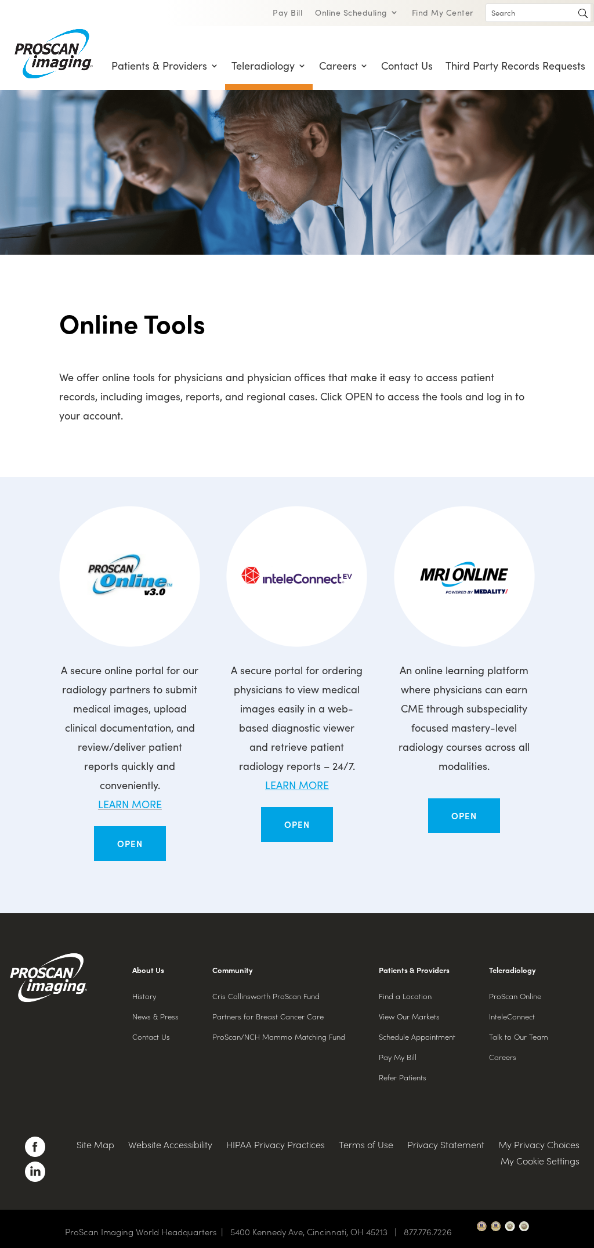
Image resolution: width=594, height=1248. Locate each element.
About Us (148, 969)
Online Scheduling (351, 13)
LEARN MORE (130, 804)
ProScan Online (515, 995)
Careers (338, 65)
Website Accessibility (170, 1144)
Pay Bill (287, 13)
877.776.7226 (428, 1231)
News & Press (155, 1016)
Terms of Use (366, 1144)
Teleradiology (263, 65)
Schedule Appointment (417, 1036)
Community (232, 969)
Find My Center (442, 13)
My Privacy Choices (538, 1144)
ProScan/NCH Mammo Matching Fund (278, 1036)
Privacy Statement (445, 1144)
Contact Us (407, 65)
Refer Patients (402, 1077)
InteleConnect (512, 1016)
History (144, 995)
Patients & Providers (159, 65)
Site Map (95, 1144)
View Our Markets (409, 1016)
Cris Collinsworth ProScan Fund (266, 995)
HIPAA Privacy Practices (275, 1144)
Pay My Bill (397, 1056)
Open (130, 843)
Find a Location (405, 995)
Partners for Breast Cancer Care (268, 1016)
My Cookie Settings (540, 1160)
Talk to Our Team (518, 1036)
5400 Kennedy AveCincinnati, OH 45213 (315, 1231)
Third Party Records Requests (515, 65)
